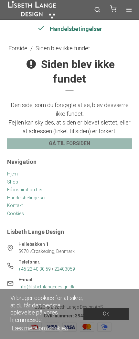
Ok (106, 314)
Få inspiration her (24, 189)
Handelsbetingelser (26, 197)
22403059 (64, 269)
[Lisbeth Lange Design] (32, 9)
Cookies (15, 213)
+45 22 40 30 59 (34, 269)
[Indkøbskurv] (113, 9)
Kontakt (15, 205)
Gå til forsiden (69, 143)
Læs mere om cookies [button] (40, 328)
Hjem (12, 173)
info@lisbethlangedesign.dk (46, 286)
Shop (12, 181)
